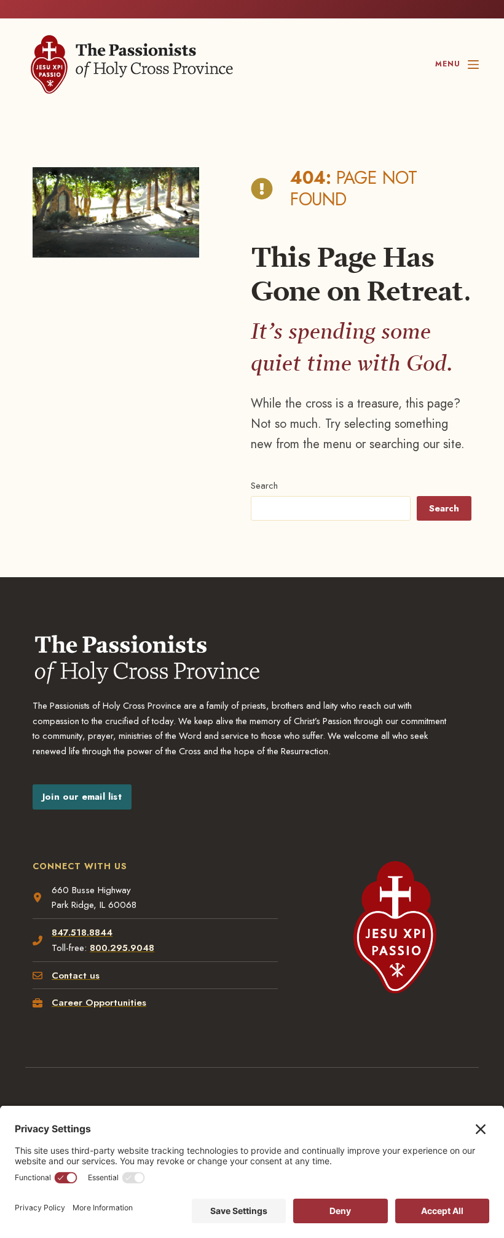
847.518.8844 (82, 932)
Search (264, 485)
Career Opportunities (99, 1002)
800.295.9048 (122, 948)
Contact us (76, 975)
